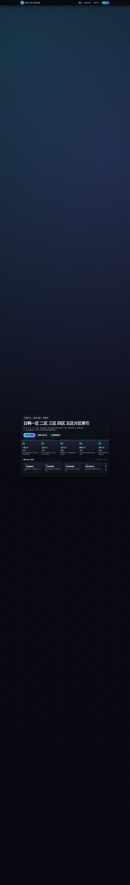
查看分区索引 (29, 435)
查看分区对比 (42, 435)
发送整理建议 (55, 435)
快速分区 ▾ (96, 2)
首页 (80, 2)
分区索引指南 (87, 2)
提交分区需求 (105, 2)
